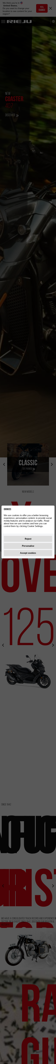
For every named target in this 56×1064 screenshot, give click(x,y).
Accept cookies (28, 553)
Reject (28, 538)
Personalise (28, 546)
